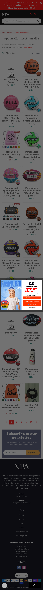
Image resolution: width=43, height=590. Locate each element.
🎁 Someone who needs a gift (32, 301)
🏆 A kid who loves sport (31, 298)
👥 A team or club (32, 304)
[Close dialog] (2, 281)
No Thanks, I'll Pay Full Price (32, 307)
